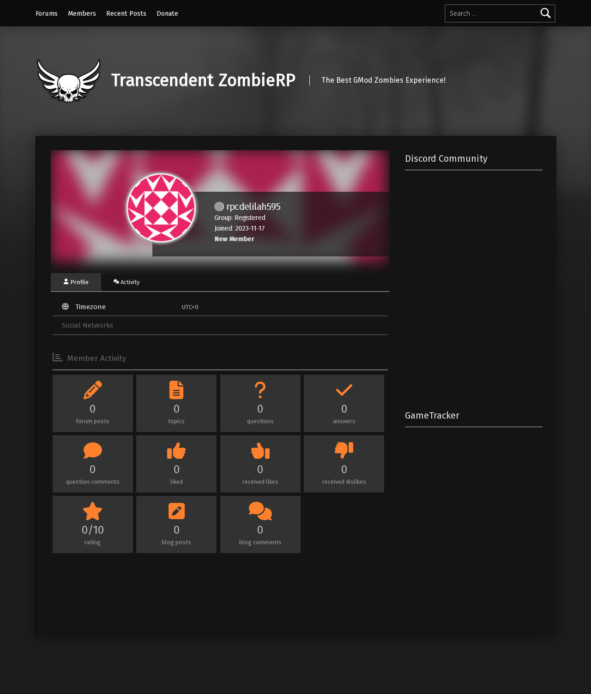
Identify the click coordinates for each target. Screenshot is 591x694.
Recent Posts (126, 13)
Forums (47, 13)
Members (82, 13)
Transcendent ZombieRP (203, 80)
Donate (167, 13)
